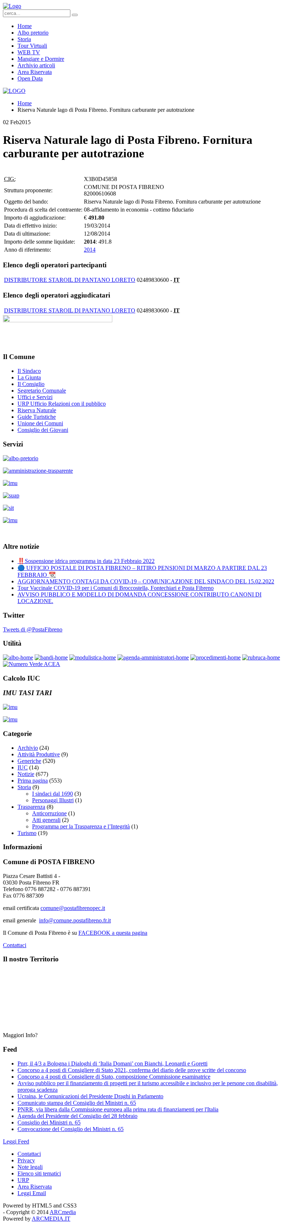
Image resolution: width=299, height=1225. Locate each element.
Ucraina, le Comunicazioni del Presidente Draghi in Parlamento (90, 1096)
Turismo (27, 833)
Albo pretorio (33, 32)
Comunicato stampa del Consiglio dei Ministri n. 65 (77, 1103)
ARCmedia (63, 1212)
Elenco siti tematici (39, 1173)
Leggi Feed (16, 1141)
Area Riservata (35, 72)
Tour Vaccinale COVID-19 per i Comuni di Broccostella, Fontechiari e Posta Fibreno (116, 588)
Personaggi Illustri (53, 800)
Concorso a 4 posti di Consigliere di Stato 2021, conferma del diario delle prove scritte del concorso (132, 1070)
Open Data (30, 78)
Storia (24, 39)
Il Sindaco (29, 371)
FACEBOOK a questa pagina (112, 933)
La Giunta (29, 377)
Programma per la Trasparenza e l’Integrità (81, 826)
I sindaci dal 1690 (52, 794)
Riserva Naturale (37, 410)
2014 (90, 250)
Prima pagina (33, 780)
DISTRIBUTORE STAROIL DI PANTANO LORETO (69, 280)
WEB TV (29, 52)
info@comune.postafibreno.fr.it (75, 920)
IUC (23, 767)
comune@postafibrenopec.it (72, 908)
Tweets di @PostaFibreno (32, 629)
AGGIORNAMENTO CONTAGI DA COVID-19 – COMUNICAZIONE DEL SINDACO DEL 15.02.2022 (146, 581)
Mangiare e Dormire (41, 59)
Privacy (26, 1160)
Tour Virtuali (32, 46)
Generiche (29, 761)
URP (23, 1180)
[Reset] (75, 15)
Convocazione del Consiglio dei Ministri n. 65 (71, 1129)
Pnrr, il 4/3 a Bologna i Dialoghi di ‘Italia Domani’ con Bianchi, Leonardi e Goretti (112, 1063)
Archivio (28, 748)
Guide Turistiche (37, 417)
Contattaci (14, 945)
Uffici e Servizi (35, 397)
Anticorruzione (49, 813)
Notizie (26, 774)
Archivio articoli (36, 65)
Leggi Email (32, 1193)
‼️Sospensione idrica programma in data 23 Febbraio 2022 (86, 561)
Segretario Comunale (42, 390)
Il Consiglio (31, 384)
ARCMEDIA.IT (51, 1219)
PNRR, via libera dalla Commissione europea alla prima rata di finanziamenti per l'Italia (118, 1109)
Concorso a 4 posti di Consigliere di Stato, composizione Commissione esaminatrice (114, 1077)
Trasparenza (31, 807)
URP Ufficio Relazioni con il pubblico (62, 404)
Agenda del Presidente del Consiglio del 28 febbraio (77, 1116)
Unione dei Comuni (40, 423)
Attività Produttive (39, 754)
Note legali (30, 1167)
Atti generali (46, 820)
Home (25, 26)
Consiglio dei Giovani (43, 430)
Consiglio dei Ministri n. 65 (49, 1122)
